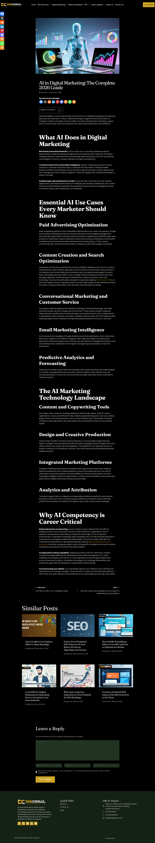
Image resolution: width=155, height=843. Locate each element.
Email (68, 765)
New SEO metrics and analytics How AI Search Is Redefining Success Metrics (100, 591)
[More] (74, 102)
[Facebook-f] (19, 823)
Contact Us (119, 5)
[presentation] (39, 625)
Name (39, 765)
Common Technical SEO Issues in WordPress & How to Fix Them (115, 695)
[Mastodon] (61, 102)
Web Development (75, 5)
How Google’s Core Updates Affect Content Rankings (38, 643)
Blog (41, 78)
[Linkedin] (53, 102)
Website (97, 765)
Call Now (148, 5)
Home (33, 5)
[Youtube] (35, 823)
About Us (109, 5)
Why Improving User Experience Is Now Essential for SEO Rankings (77, 695)
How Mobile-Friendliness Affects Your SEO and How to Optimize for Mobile (115, 644)
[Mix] (66, 102)
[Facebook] (41, 102)
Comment (41, 742)
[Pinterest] (57, 102)
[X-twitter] (31, 823)
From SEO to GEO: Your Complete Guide (52, 589)
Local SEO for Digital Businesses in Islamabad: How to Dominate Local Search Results (37, 696)
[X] (45, 102)
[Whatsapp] (70, 102)
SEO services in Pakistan (105, 280)
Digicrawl (44, 92)
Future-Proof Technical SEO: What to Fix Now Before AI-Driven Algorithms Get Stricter (75, 645)
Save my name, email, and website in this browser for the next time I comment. (74, 772)
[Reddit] (49, 102)
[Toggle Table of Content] (58, 110)
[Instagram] (23, 823)
